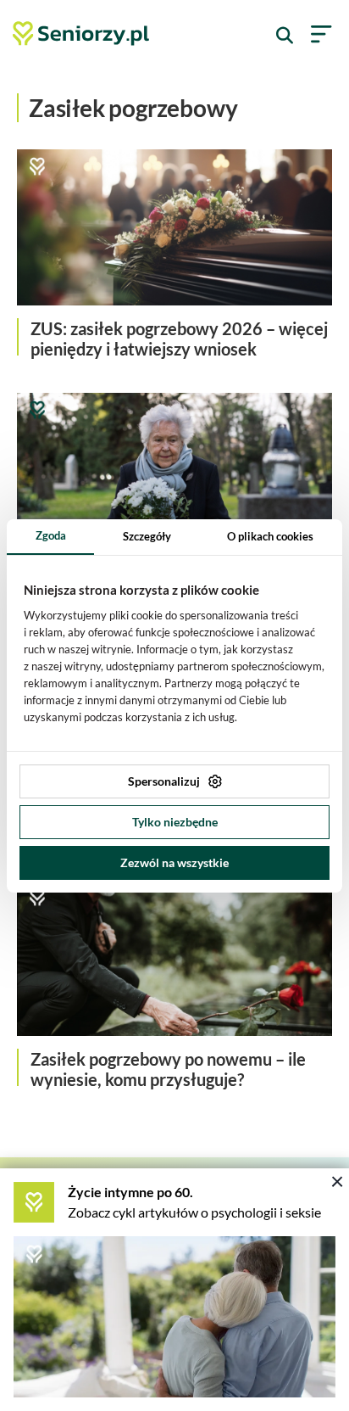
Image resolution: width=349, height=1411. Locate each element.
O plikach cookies (270, 536)
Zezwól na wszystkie (174, 862)
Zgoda (51, 535)
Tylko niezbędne (175, 822)
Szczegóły (147, 536)
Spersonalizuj (164, 781)
